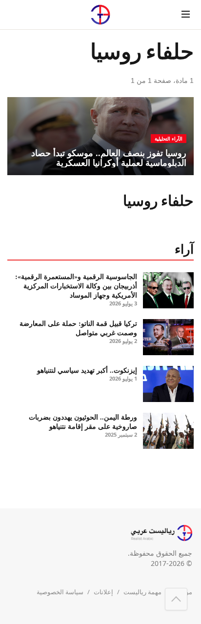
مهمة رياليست (142, 591)
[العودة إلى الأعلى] (176, 599)
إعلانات (103, 591)
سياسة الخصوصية (60, 591)
